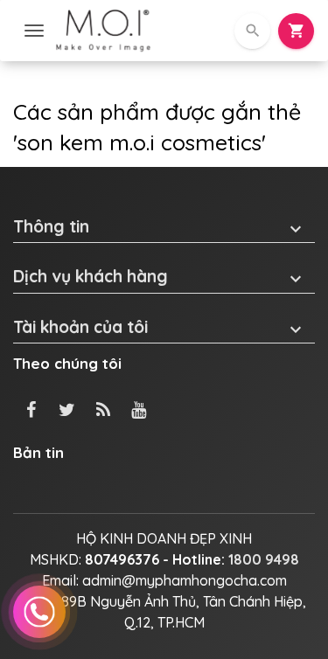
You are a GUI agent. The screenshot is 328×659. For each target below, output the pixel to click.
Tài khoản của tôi (159, 327)
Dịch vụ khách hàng (159, 277)
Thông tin (159, 227)
